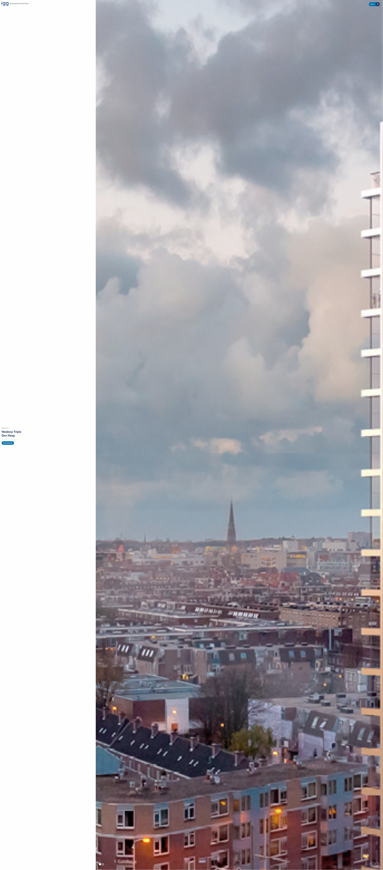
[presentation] (372, 864)
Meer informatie (7, 443)
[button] (100, 864)
